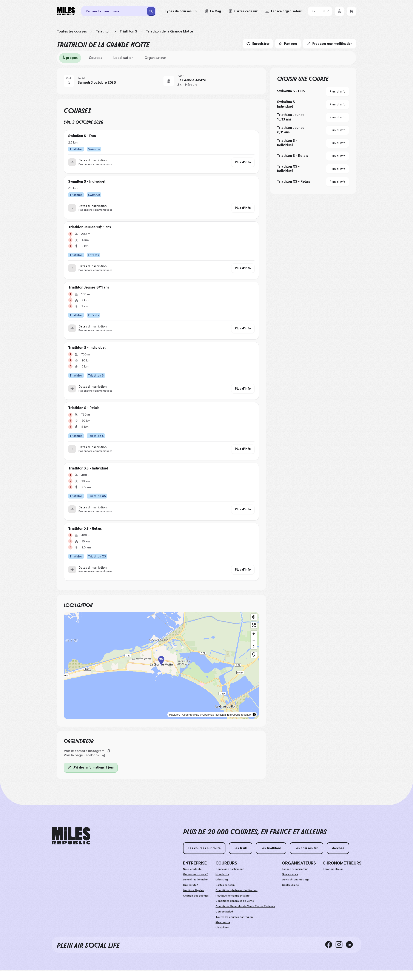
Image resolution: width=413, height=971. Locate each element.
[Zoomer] (254, 634)
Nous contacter (193, 869)
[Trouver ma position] (254, 617)
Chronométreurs (333, 869)
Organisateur (155, 58)
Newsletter (222, 874)
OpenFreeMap (190, 714)
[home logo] (71, 835)
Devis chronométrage (295, 879)
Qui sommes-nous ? (195, 874)
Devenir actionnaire (195, 879)
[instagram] (341, 944)
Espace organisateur (295, 869)
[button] (161, 665)
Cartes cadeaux (225, 884)
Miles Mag (222, 879)
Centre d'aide (290, 884)
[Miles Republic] (66, 11)
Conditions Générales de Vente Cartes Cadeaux (245, 906)
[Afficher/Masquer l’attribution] (254, 714)
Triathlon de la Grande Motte (169, 31)
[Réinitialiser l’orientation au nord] (254, 646)
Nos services (290, 874)
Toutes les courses (72, 31)
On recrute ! (190, 884)
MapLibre (174, 714)
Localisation (123, 58)
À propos (70, 58)
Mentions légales (193, 890)
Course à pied (224, 911)
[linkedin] (351, 944)
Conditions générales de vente (235, 900)
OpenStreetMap (241, 714)
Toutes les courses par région (234, 917)
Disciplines (222, 927)
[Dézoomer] (254, 640)
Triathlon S (128, 31)
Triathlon (103, 31)
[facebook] (330, 944)
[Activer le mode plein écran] (254, 625)
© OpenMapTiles (210, 714)
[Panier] (351, 11)
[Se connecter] (339, 11)
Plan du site (223, 922)
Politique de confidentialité (233, 895)
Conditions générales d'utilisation (236, 890)
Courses (95, 58)
